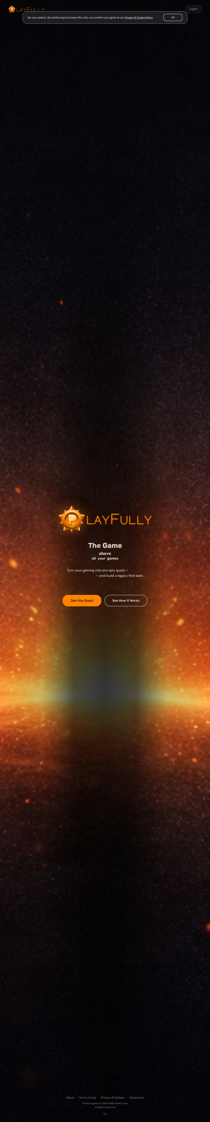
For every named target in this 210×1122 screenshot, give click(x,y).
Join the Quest (82, 600)
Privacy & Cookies (112, 1097)
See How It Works (126, 600)
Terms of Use (87, 1097)
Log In (193, 9)
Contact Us (136, 1097)
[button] (172, 17)
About (70, 1097)
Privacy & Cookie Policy (139, 17)
